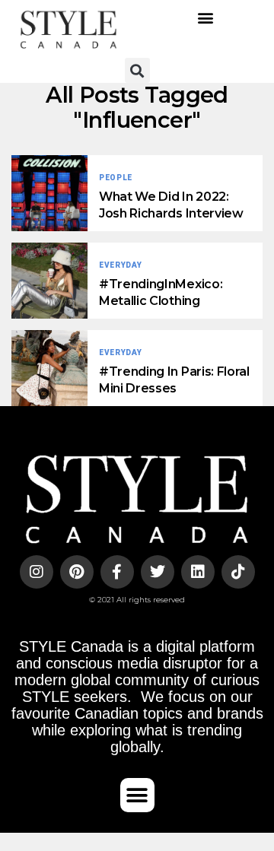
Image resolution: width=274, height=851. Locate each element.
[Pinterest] (77, 572)
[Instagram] (36, 572)
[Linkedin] (198, 572)
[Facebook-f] (117, 572)
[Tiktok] (238, 572)
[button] (205, 17)
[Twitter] (157, 572)
